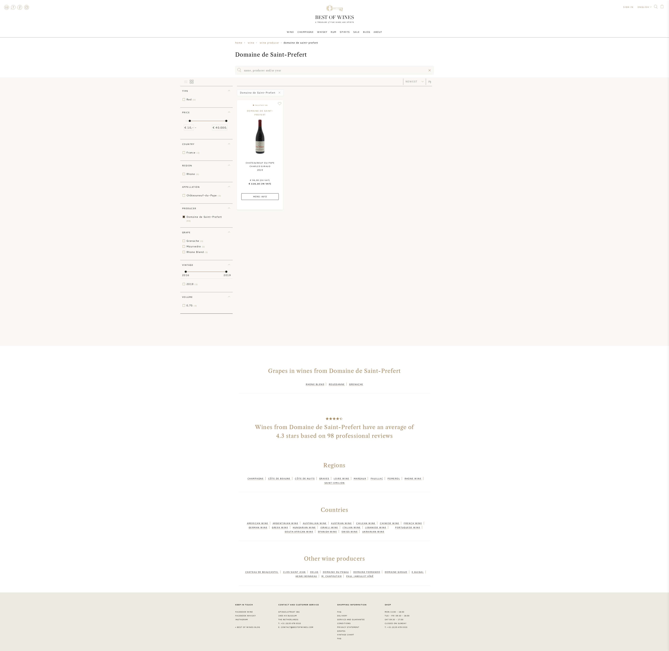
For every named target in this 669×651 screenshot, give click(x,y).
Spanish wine (327, 531)
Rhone (192, 174)
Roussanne (337, 384)
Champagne (305, 31)
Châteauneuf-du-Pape (203, 195)
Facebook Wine (244, 612)
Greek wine (280, 527)
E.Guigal (418, 572)
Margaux (360, 478)
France (193, 152)
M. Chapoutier (331, 576)
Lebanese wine (375, 527)
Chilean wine (365, 523)
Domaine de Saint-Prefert (204, 218)
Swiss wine (349, 531)
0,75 (191, 305)
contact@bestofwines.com (297, 627)
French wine (413, 523)
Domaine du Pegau (336, 572)
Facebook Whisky (245, 615)
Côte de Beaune (279, 478)
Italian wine (351, 527)
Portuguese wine (407, 527)
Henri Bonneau (306, 576)
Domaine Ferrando (366, 572)
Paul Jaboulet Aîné (360, 576)
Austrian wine (341, 523)
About (378, 31)
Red (191, 99)
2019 (192, 284)
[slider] (190, 121)
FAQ (13, 7)
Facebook (19, 7)
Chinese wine (389, 523)
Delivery (342, 615)
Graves (324, 478)
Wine (290, 31)
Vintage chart (345, 634)
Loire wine (341, 478)
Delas (314, 572)
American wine (257, 523)
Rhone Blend (197, 252)
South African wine (299, 531)
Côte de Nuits (305, 478)
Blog (366, 31)
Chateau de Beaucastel (262, 572)
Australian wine (315, 523)
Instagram (26, 7)
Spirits (345, 31)
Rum (333, 31)
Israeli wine (329, 527)
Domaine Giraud (396, 572)
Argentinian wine (285, 523)
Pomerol (393, 478)
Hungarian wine (304, 527)
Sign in (628, 7)
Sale (356, 31)
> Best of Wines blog (247, 627)
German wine (258, 527)
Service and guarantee (351, 619)
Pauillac (377, 478)
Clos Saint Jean (294, 572)
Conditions (344, 623)
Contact (6, 7)
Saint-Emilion (334, 482)
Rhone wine (413, 478)
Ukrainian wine (373, 531)
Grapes (341, 631)
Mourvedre (195, 246)
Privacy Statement (348, 627)
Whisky (322, 31)
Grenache (194, 240)
